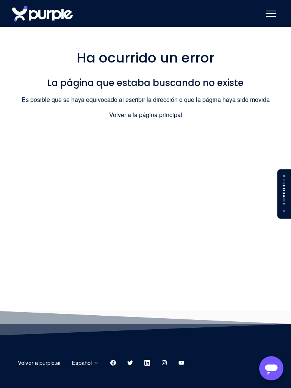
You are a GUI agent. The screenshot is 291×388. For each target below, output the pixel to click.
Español (82, 362)
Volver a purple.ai (39, 362)
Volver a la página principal (145, 114)
